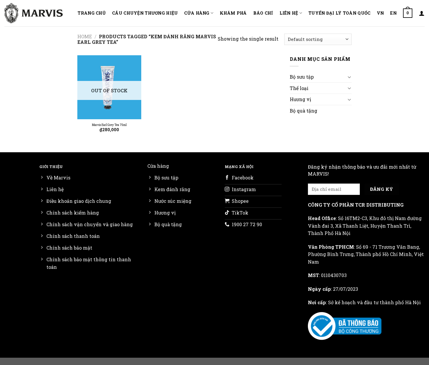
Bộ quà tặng (303, 111)
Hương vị (300, 99)
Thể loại (299, 88)
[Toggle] (349, 76)
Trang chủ (92, 13)
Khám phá (233, 13)
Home (84, 36)
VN (380, 13)
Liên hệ (289, 13)
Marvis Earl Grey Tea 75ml (109, 125)
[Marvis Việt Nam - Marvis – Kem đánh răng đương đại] (33, 13)
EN (393, 13)
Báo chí (263, 13)
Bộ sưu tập (302, 77)
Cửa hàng (196, 13)
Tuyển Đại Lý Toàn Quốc (339, 13)
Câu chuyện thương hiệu (145, 13)
